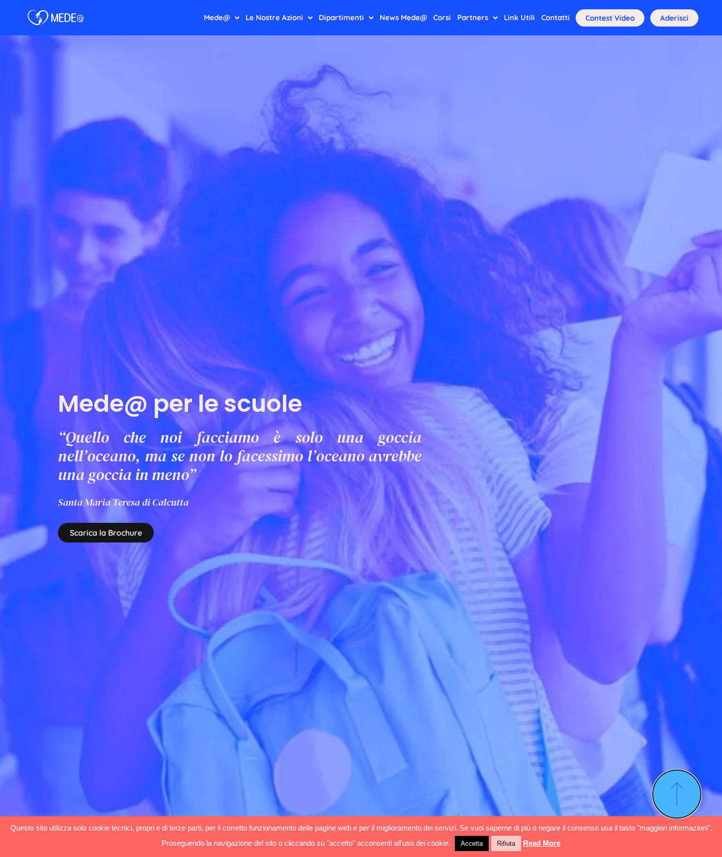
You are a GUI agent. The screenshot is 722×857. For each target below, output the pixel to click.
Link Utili (519, 17)
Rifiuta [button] (506, 843)
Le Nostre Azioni (274, 17)
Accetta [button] (472, 843)
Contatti (555, 17)
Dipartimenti (341, 17)
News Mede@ (403, 17)
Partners (472, 17)
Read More (541, 843)
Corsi (442, 17)
